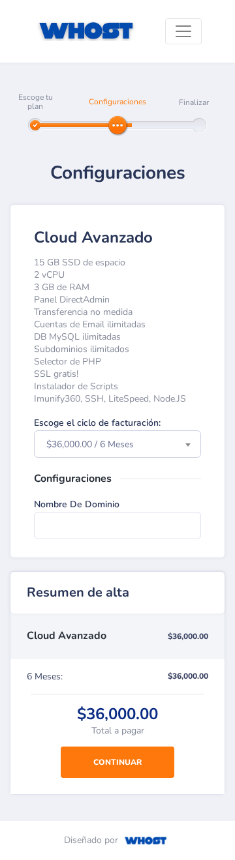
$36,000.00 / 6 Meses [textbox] (90, 444)
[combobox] (117, 444)
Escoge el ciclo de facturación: (97, 423)
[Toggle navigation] (183, 31)
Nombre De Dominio (76, 504)
